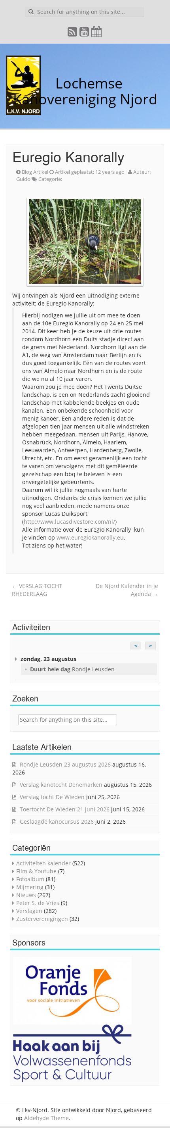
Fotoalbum (30, 879)
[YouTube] (84, 33)
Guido (23, 179)
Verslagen (29, 911)
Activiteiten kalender (43, 863)
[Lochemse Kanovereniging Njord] (49, 83)
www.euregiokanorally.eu (90, 537)
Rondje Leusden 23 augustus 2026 (65, 764)
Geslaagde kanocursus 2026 (57, 821)
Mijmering (29, 887)
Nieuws (26, 895)
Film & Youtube (36, 871)
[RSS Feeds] (73, 33)
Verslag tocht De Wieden (52, 797)
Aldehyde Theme (46, 1118)
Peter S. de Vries (37, 903)
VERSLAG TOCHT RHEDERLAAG (37, 590)
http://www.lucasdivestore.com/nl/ (69, 521)
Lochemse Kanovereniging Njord (85, 91)
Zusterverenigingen (42, 918)
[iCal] (96, 33)
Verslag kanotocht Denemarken (61, 784)
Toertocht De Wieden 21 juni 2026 (65, 809)
